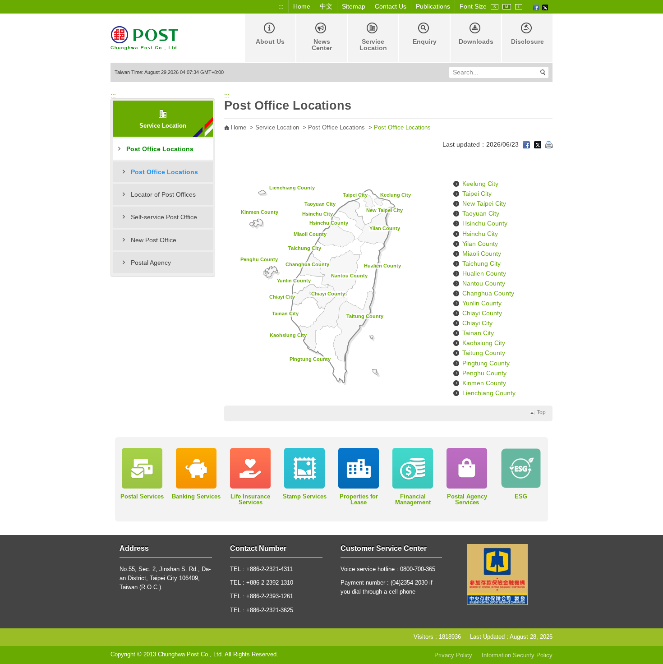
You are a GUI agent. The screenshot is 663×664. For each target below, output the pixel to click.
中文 (326, 6)
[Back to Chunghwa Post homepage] (144, 37)
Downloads (476, 41)
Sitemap (353, 6)
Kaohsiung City (288, 335)
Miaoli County (310, 234)
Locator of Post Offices (163, 194)
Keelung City (395, 195)
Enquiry (425, 41)
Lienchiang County (292, 187)
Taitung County (364, 316)
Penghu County (259, 259)
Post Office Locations (159, 148)
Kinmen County (259, 212)
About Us (270, 41)
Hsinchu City (317, 214)
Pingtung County (310, 359)
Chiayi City (282, 297)
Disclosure (527, 41)
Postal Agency (151, 262)
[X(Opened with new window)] (545, 6)
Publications (433, 6)
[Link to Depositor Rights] (497, 573)
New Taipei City (384, 210)
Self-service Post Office (164, 217)
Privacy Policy (453, 655)
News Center (322, 44)
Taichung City (304, 248)
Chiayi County (328, 293)
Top (541, 412)
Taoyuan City (320, 204)
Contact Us (390, 6)
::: (281, 6)
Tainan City (285, 313)
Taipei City (355, 195)
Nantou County (349, 275)
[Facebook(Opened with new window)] (536, 6)
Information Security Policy (517, 655)
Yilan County (384, 228)
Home (301, 6)
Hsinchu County (328, 223)
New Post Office (153, 240)
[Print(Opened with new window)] (548, 144)
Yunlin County (294, 280)
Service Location (373, 44)
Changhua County (307, 264)
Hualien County (382, 265)
